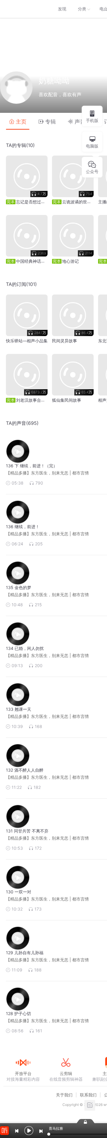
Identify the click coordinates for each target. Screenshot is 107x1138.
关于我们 (64, 1094)
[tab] (17, 121)
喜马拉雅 (23, 9)
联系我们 (88, 1094)
